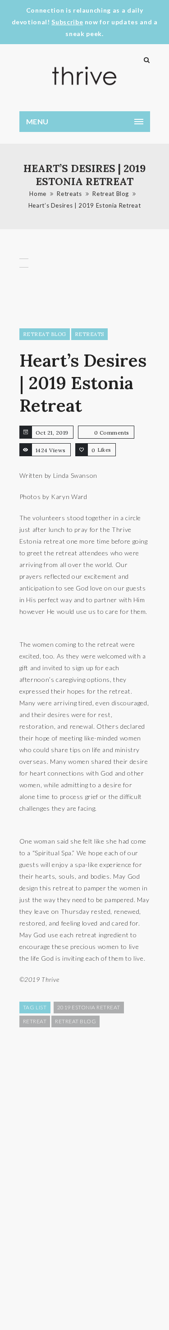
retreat (35, 1021)
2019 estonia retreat (88, 1007)
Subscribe (67, 22)
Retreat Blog (110, 193)
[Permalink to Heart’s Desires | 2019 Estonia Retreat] (23, 286)
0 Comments (111, 432)
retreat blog (75, 1021)
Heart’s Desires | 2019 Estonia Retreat (84, 205)
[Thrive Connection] (84, 76)
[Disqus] (84, 1177)
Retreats (69, 193)
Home (37, 193)
